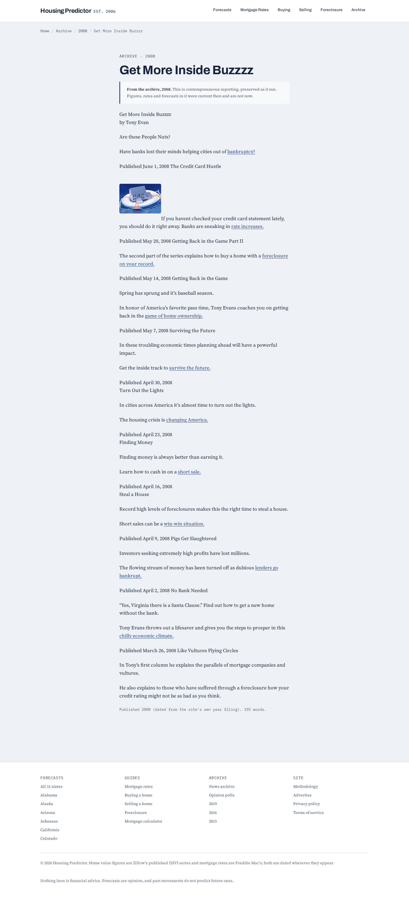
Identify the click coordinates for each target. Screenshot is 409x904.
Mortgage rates (139, 786)
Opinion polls (222, 795)
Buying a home (138, 795)
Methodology (305, 786)
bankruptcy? (241, 151)
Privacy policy (306, 803)
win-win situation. (184, 523)
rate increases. (247, 226)
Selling (305, 10)
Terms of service (308, 812)
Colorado (48, 838)
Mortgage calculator (143, 821)
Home (44, 30)
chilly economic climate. (146, 635)
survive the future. (190, 367)
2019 (213, 803)
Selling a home (138, 803)
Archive (358, 10)
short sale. (189, 471)
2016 (213, 812)
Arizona (47, 812)
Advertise (302, 795)
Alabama (48, 795)
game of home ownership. (174, 315)
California (49, 830)
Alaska (46, 803)
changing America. (187, 419)
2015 (213, 821)
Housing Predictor (78, 11)
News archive (222, 786)
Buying (284, 10)
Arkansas (49, 821)
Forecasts (222, 10)
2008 (82, 30)
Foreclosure (332, 10)
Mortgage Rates (254, 10)
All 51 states (51, 786)
